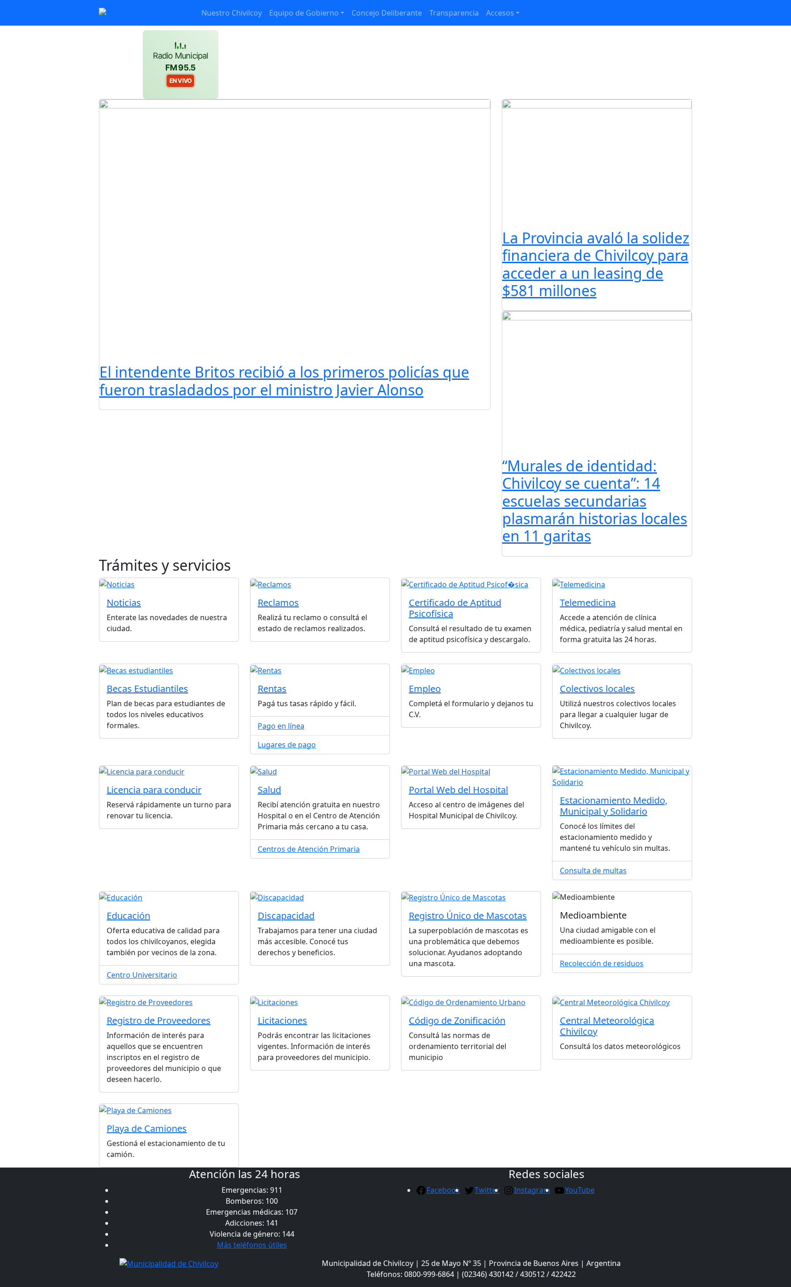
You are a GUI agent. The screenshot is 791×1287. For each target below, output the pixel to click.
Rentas (272, 688)
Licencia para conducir (154, 790)
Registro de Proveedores (159, 1020)
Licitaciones (282, 1020)
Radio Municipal (180, 68)
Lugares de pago (287, 745)
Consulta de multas (593, 870)
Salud (269, 790)
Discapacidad (286, 915)
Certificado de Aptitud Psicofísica (455, 608)
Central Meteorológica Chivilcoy (607, 1026)
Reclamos (278, 602)
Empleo (425, 688)
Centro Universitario (142, 975)
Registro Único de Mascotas (468, 915)
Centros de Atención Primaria (309, 849)
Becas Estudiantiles (147, 688)
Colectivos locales (597, 688)
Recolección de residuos (602, 963)
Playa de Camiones (147, 1128)
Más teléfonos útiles (252, 1245)
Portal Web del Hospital (458, 790)
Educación (128, 915)
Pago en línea (281, 726)
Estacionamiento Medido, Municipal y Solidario (613, 805)
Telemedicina (588, 602)
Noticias (124, 602)
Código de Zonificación (457, 1020)
